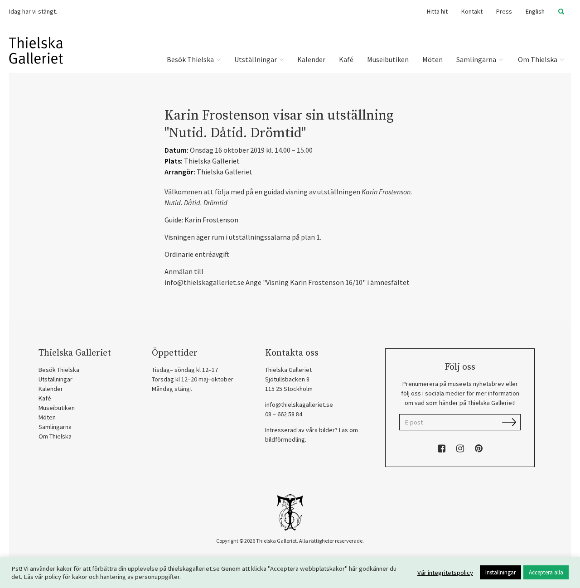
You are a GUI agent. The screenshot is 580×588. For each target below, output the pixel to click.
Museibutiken (388, 59)
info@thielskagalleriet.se (299, 404)
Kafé (346, 59)
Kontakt (472, 11)
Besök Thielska (191, 59)
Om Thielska (538, 59)
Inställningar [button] (500, 572)
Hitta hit (437, 11)
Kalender (311, 59)
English (535, 11)
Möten (432, 59)
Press (504, 11)
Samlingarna (477, 59)
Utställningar (256, 59)
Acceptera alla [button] (546, 572)
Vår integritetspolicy (445, 573)
